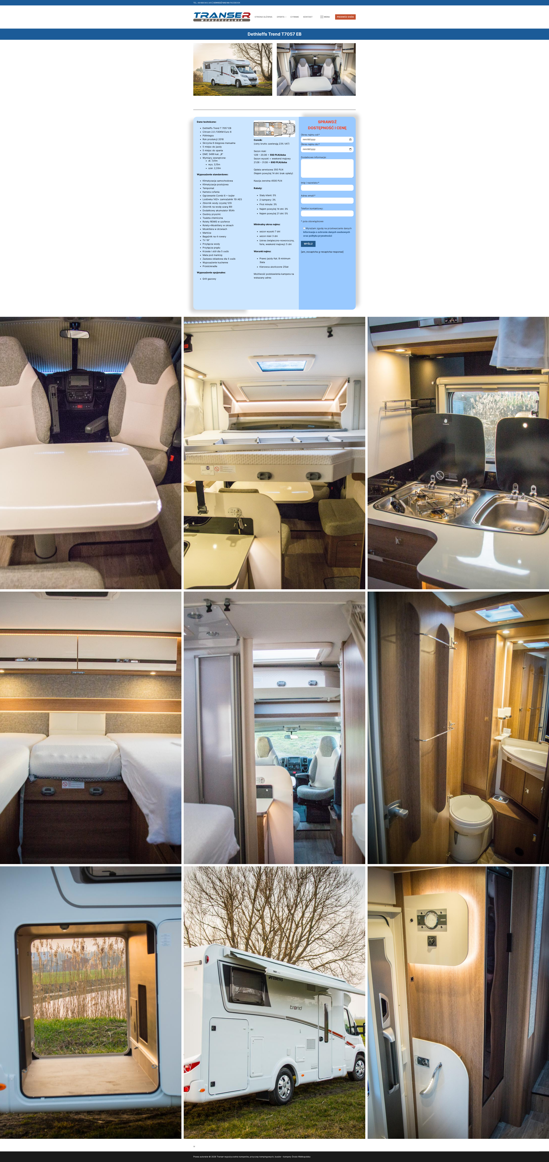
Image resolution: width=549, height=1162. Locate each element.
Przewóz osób (345, 17)
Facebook (235, 3)
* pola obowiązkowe (312, 221)
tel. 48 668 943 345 (202, 3)
